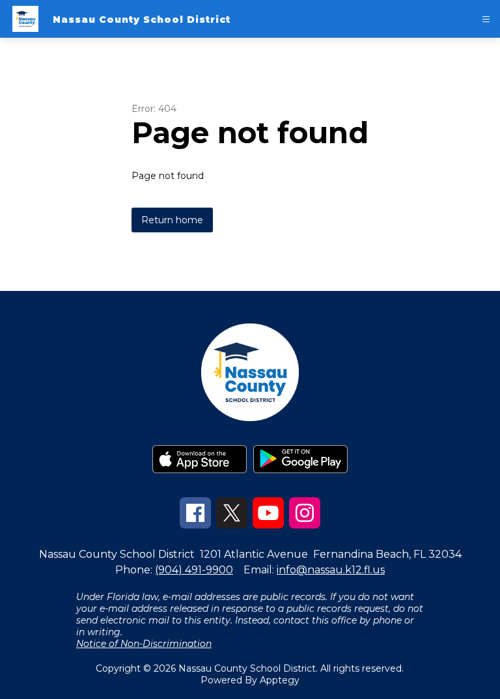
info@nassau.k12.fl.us (331, 570)
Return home (172, 220)
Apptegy (279, 680)
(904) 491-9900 (194, 570)
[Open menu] (486, 19)
